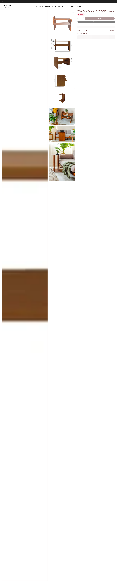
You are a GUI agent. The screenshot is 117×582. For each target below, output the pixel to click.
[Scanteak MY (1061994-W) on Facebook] (2, 1)
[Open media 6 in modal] (62, 98)
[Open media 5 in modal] (62, 80)
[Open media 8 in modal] (62, 134)
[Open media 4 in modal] (62, 62)
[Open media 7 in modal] (62, 116)
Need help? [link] (113, 30)
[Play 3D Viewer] (73, 12)
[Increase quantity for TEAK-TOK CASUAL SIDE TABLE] (83, 18)
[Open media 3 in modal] (62, 44)
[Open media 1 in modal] (25, 295)
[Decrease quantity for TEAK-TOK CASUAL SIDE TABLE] (79, 18)
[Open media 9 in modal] (62, 162)
